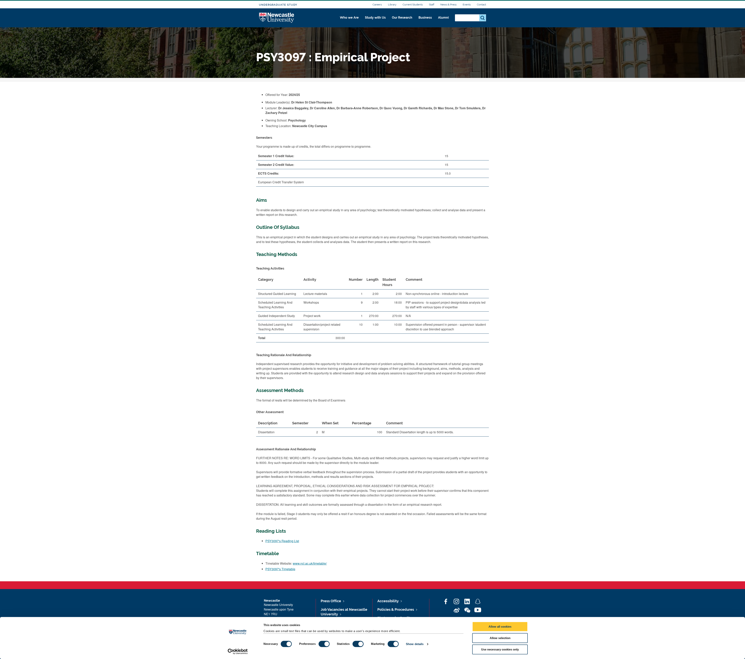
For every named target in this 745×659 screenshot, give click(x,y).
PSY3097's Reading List (282, 541)
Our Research (402, 17)
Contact (481, 4)
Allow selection (500, 638)
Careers (377, 4)
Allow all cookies (500, 626)
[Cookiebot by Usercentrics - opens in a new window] (238, 651)
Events (467, 4)
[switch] (324, 644)
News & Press (448, 4)
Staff (431, 4)
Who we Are (349, 17)
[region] (372, 310)
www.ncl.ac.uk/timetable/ (310, 563)
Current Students (413, 4)
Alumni (443, 17)
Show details (415, 644)
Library (392, 4)
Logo (277, 18)
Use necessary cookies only (500, 649)
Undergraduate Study (278, 4)
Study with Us (375, 17)
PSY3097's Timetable (280, 569)
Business (425, 17)
